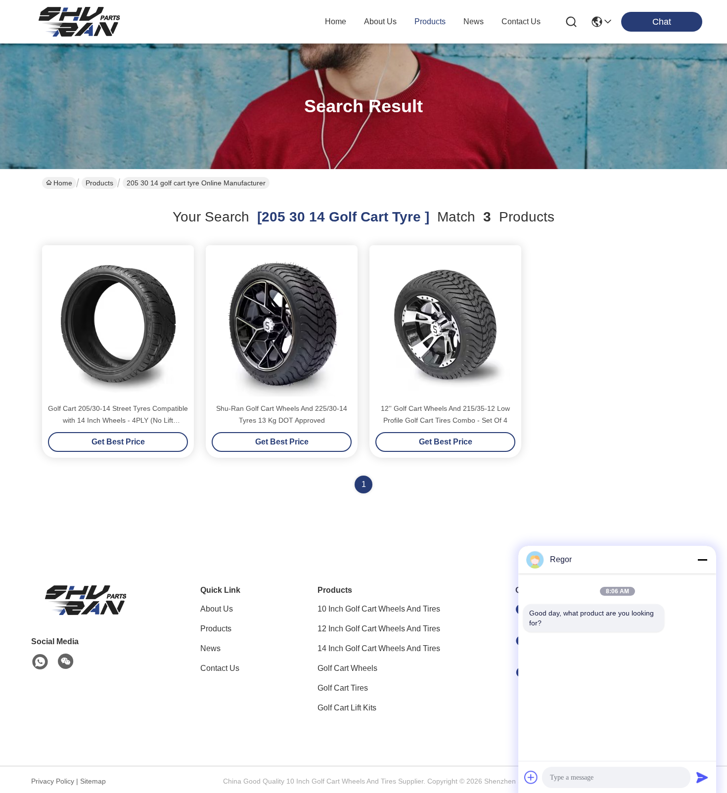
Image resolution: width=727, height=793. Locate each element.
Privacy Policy (52, 781)
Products (99, 183)
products (430, 21)
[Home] (85, 612)
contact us (521, 21)
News (210, 648)
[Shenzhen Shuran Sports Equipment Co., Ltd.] (79, 22)
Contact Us (219, 668)
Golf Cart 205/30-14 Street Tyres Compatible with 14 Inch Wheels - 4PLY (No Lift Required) (118, 420)
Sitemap (93, 781)
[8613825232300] (40, 662)
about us (380, 21)
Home (335, 21)
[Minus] (702, 560)
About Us (216, 609)
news (473, 21)
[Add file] (531, 777)
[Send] (702, 777)
